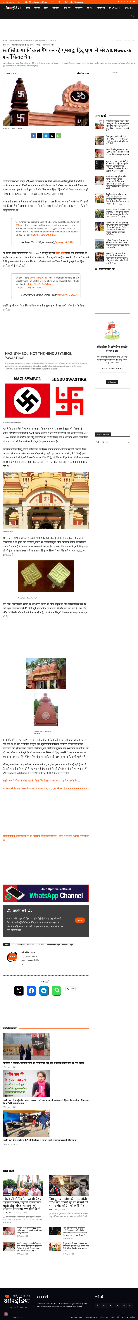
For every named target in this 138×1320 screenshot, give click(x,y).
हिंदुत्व (71, 945)
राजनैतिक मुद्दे (52, 1194)
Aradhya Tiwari (8, 1213)
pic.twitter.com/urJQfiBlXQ (43, 235)
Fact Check (21, 945)
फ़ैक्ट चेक (12, 40)
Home (5, 40)
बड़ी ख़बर (30, 45)
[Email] (52, 135)
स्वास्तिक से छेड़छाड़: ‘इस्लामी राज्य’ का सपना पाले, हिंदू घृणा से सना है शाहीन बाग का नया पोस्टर (43, 1062)
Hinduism (30, 945)
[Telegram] (46, 135)
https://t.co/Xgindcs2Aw (29, 287)
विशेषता (50, 1209)
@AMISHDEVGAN (38, 277)
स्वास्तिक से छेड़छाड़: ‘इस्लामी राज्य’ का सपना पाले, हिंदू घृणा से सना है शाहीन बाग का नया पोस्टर (46, 788)
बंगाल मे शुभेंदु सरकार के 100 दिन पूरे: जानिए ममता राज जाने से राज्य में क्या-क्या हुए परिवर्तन (29, 1230)
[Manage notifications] (6, 1314)
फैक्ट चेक (64, 945)
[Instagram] (121, 2)
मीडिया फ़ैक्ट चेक (18, 45)
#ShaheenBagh (22, 225)
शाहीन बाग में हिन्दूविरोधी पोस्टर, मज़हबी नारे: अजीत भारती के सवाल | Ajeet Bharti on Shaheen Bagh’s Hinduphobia (46, 1101)
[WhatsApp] (130, 2)
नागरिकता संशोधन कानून (53, 945)
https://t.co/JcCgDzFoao (40, 284)
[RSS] (124, 2)
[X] (127, 2)
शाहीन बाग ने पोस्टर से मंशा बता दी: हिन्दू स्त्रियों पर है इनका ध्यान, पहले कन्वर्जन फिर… (41, 780)
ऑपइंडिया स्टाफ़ (83, 73)
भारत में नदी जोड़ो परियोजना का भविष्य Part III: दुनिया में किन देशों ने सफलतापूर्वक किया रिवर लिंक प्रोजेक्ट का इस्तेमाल (118, 213)
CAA (13, 945)
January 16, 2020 (64, 242)
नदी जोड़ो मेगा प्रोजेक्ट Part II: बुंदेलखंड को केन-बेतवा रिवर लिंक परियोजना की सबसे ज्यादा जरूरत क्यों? (117, 244)
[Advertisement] (46, 813)
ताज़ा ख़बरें (100, 116)
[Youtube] (133, 2)
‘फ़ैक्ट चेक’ (60, 253)
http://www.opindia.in (29, 956)
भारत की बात (7, 1194)
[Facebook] (118, 2)
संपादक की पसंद (48, 45)
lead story (40, 945)
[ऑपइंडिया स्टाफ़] (12, 958)
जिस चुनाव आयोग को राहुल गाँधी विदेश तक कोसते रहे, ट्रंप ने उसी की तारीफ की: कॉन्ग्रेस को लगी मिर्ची (68, 1202)
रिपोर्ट (38, 45)
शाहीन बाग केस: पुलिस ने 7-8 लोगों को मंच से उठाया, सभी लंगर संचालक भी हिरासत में (39, 1140)
